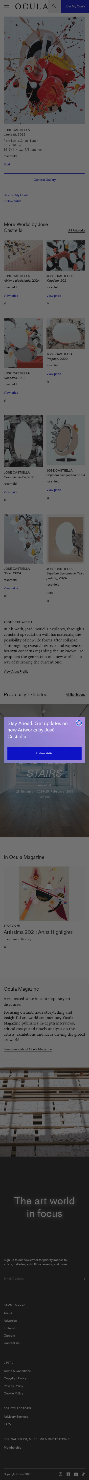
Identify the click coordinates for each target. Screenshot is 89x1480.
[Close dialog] (79, 722)
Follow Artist (44, 753)
